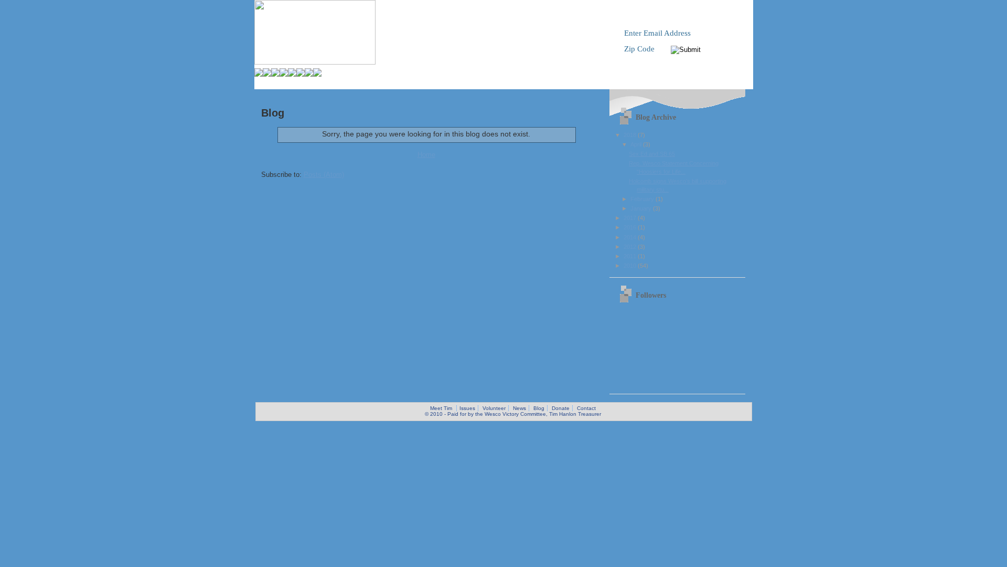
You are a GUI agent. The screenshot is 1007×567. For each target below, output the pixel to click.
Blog (538, 408)
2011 (631, 256)
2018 (631, 135)
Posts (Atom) (324, 174)
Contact (586, 408)
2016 (631, 227)
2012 (631, 247)
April (636, 144)
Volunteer (494, 408)
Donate (561, 408)
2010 (631, 265)
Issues (467, 408)
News (519, 408)
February (643, 199)
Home (426, 155)
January (641, 208)
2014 (631, 237)
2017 (631, 218)
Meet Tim (441, 408)
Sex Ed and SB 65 (652, 154)
